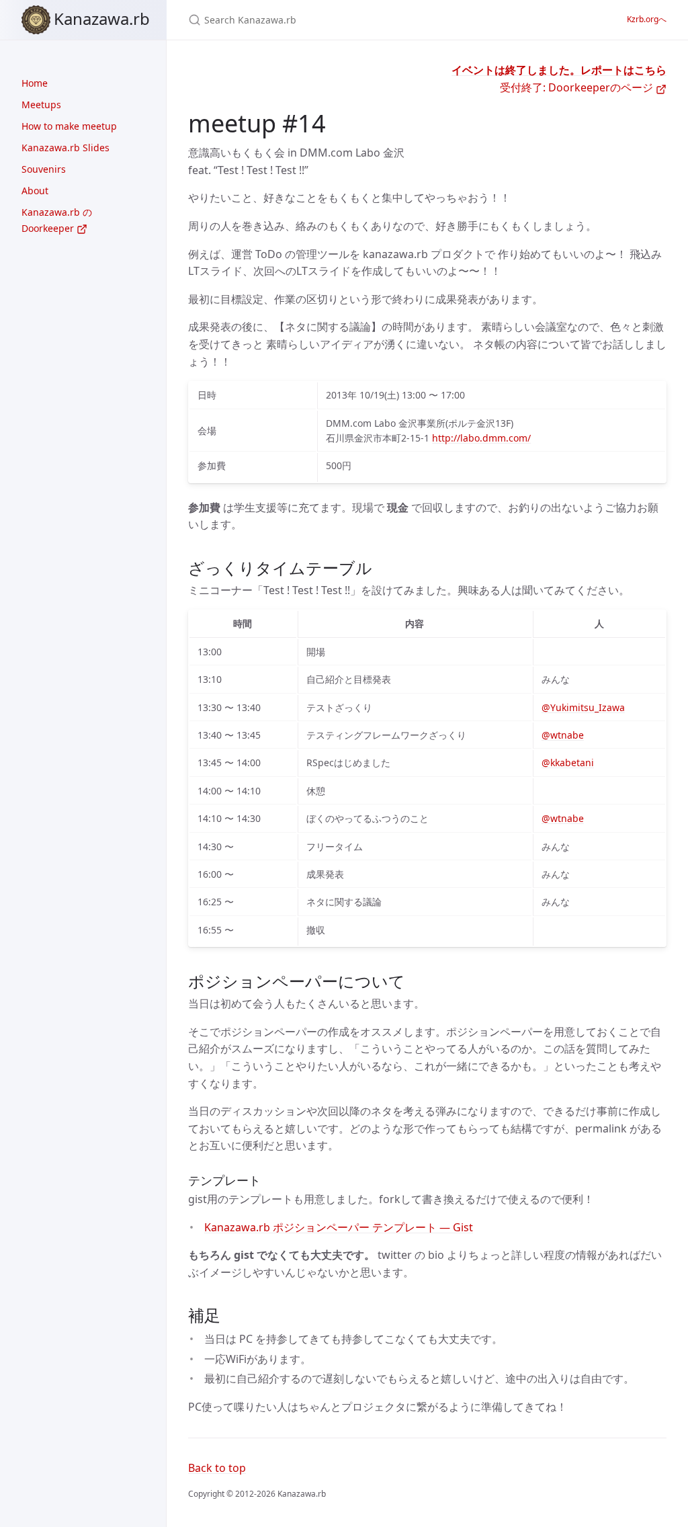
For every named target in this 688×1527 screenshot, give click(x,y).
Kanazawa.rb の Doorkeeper (57, 220)
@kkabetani (568, 762)
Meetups (41, 104)
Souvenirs (44, 169)
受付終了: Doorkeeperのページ (578, 87)
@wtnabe (563, 735)
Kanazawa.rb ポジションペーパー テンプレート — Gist (338, 1227)
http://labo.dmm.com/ (481, 437)
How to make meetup (69, 126)
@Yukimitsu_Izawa (583, 707)
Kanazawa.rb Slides (66, 147)
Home (35, 83)
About (35, 190)
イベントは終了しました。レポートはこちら (559, 70)
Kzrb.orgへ (646, 19)
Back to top (217, 1467)
